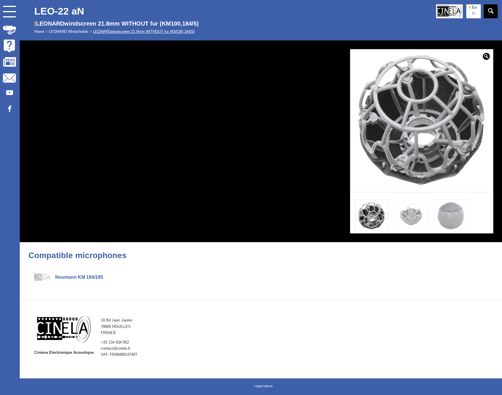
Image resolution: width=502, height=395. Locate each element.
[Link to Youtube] (9, 94)
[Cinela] (449, 11)
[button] (486, 56)
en (474, 7)
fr (474, 13)
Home (39, 31)
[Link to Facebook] (9, 110)
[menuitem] (10, 30)
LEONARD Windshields (68, 31)
